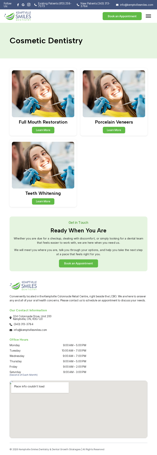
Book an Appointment (122, 16)
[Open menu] (148, 16)
